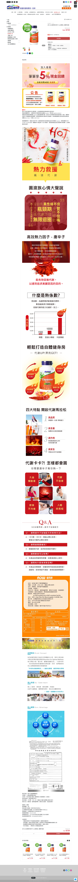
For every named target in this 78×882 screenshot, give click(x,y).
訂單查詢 (30, 870)
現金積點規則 (43, 870)
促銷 (48, 34)
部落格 (25, 871)
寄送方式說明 (36, 870)
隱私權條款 (43, 871)
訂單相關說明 (30, 871)
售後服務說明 (36, 871)
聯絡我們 (24, 870)
